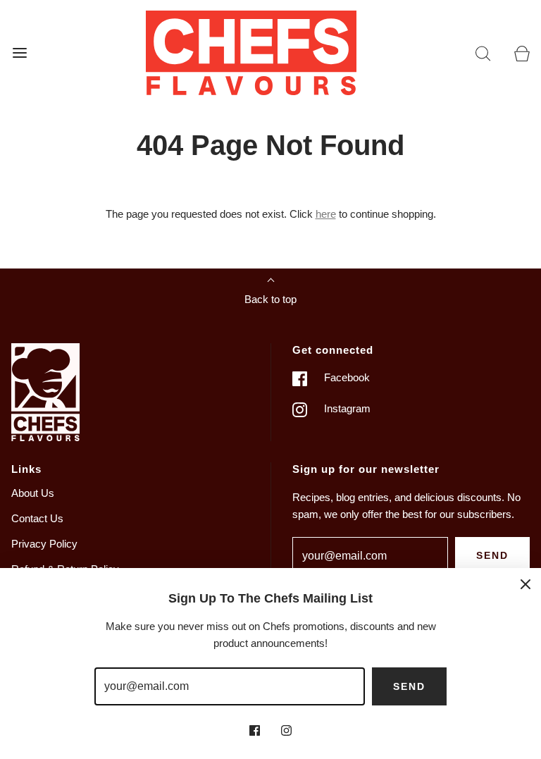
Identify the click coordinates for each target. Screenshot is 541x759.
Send (492, 555)
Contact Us (37, 518)
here (326, 214)
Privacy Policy (44, 544)
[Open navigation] (19, 52)
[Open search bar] (483, 52)
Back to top (270, 299)
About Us (32, 493)
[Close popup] (525, 583)
